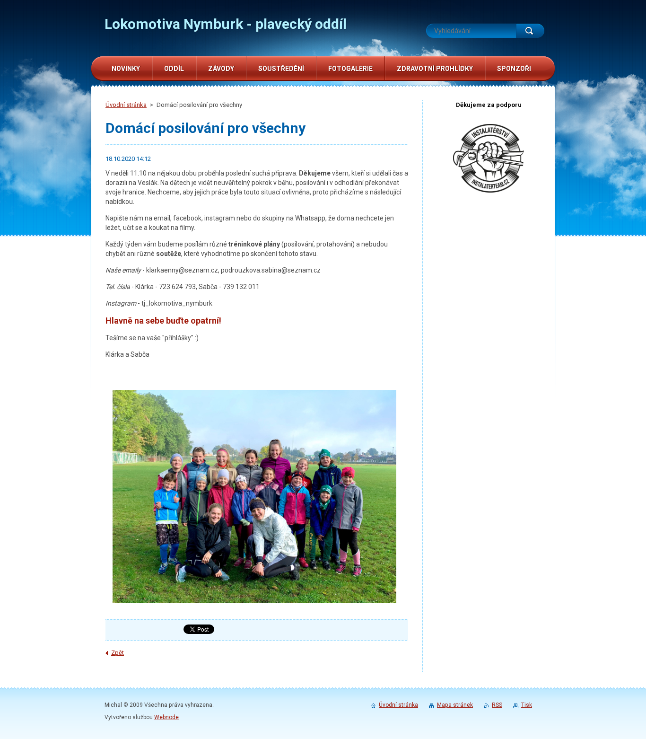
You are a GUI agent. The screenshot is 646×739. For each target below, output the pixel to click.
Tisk (526, 705)
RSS (497, 705)
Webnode (166, 717)
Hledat (530, 31)
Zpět (117, 652)
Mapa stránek (455, 705)
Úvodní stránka (126, 104)
